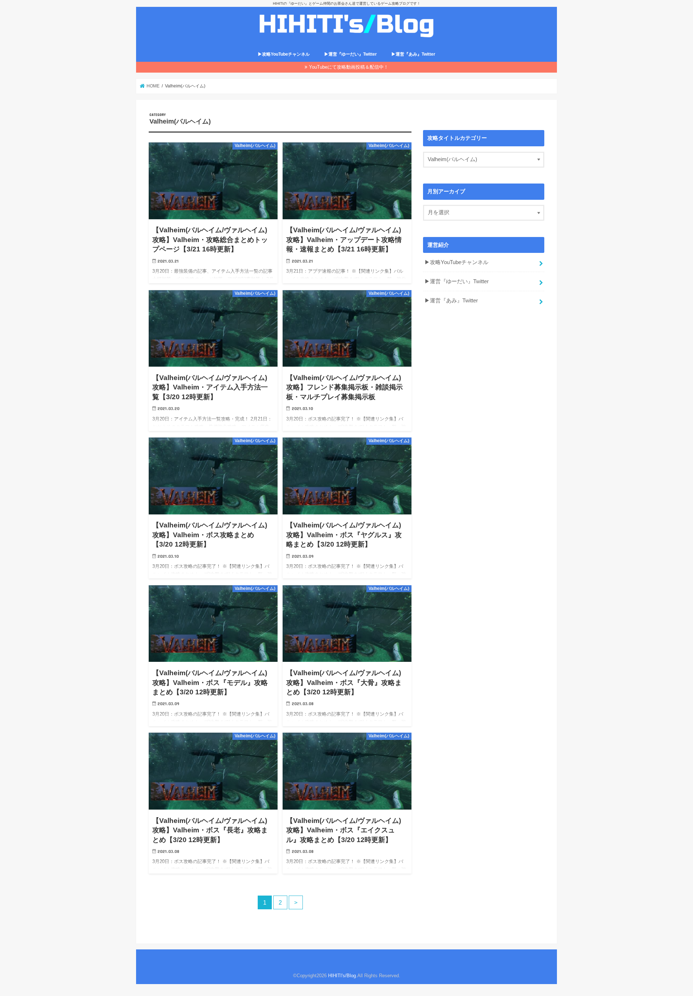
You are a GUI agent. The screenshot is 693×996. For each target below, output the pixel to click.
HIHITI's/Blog (342, 975)
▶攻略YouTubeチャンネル (284, 54)
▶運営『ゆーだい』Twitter (350, 54)
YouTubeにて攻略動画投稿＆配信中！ (348, 67)
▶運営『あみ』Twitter (413, 54)
